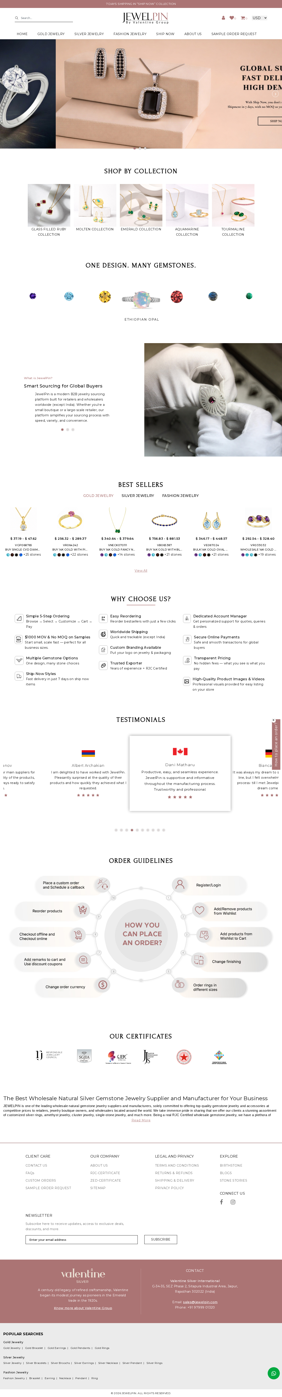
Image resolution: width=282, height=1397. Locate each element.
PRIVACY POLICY (169, 1188)
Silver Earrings (84, 1363)
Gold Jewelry (99, 496)
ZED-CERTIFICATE (105, 1181)
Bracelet (34, 1378)
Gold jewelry (51, 34)
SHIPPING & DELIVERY (174, 1181)
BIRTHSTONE (231, 1166)
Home (22, 34)
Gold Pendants (80, 1348)
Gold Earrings (57, 1348)
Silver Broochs (60, 1363)
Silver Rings (154, 1363)
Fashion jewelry (130, 34)
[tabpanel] (141, 94)
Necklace (65, 1378)
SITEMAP (98, 1188)
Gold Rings (102, 1348)
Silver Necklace (108, 1363)
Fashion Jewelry (180, 496)
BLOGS (226, 1173)
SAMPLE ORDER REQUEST (234, 34)
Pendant (81, 1378)
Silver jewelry (89, 34)
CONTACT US (36, 1166)
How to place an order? (276, 745)
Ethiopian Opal (141, 320)
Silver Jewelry (138, 496)
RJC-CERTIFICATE (105, 1173)
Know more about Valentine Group (83, 1308)
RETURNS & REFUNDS (174, 1173)
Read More (141, 1120)
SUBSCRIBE (160, 1239)
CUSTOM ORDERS (41, 1181)
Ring (94, 1378)
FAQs (30, 1173)
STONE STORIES (233, 1181)
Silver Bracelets (36, 1363)
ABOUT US (193, 34)
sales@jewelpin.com (200, 1302)
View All (141, 571)
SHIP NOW (165, 34)
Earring (50, 1378)
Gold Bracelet (34, 1348)
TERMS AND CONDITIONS (177, 1166)
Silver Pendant (132, 1363)
